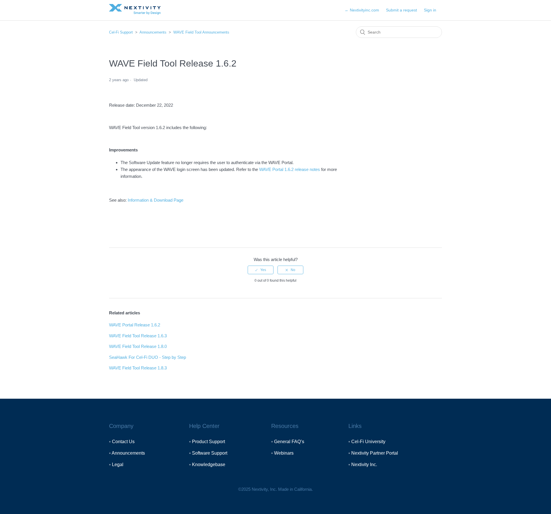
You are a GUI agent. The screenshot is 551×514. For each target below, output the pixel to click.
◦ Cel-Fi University (366, 441)
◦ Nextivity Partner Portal (373, 453)
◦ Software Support (208, 453)
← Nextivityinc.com (362, 10)
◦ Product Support (207, 441)
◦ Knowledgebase (207, 464)
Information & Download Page (155, 200)
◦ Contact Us (122, 441)
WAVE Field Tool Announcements (201, 32)
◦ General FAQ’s (287, 441)
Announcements (152, 32)
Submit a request (401, 10)
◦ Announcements (127, 453)
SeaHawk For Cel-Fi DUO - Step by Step (147, 357)
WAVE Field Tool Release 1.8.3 (138, 367)
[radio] (260, 270)
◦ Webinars (282, 453)
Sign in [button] (430, 10)
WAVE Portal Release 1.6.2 (134, 324)
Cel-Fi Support (121, 32)
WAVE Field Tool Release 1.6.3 (138, 335)
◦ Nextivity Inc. (362, 464)
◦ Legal (116, 464)
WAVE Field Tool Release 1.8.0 (138, 346)
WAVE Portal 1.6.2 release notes (289, 169)
